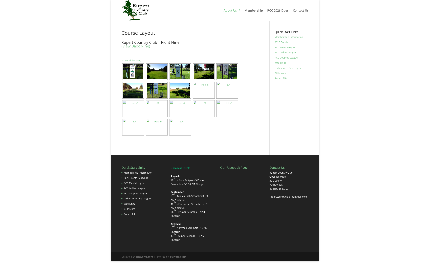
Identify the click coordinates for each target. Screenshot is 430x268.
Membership (254, 10)
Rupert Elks (281, 78)
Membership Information (289, 37)
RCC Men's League (285, 47)
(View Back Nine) (135, 45)
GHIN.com (280, 73)
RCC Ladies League (285, 52)
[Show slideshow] (131, 60)
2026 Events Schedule (136, 177)
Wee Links (280, 62)
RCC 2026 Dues (278, 10)
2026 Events (281, 42)
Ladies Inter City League (288, 68)
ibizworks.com (144, 256)
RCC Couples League (286, 57)
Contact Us (301, 10)
